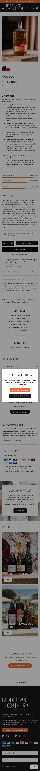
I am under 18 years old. (20, 396)
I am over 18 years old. (20, 390)
